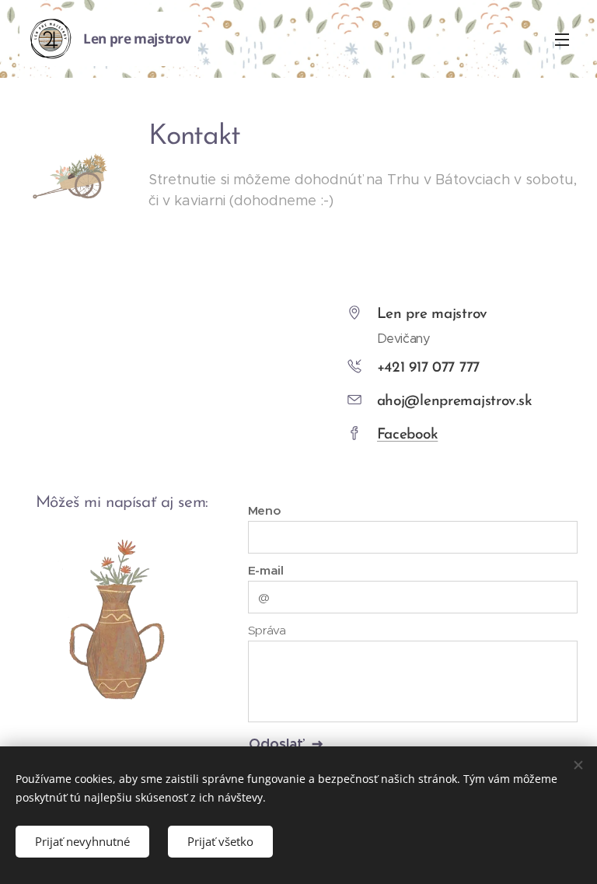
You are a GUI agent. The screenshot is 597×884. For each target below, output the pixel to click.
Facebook (407, 435)
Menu (562, 38)
